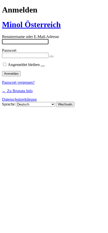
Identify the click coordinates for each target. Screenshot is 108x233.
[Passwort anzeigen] (51, 56)
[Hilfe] (43, 66)
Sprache (8, 104)
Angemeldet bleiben (24, 64)
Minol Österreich (31, 24)
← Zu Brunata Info (17, 91)
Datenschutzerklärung (19, 99)
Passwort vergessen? (18, 82)
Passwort (9, 50)
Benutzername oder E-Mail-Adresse (30, 36)
